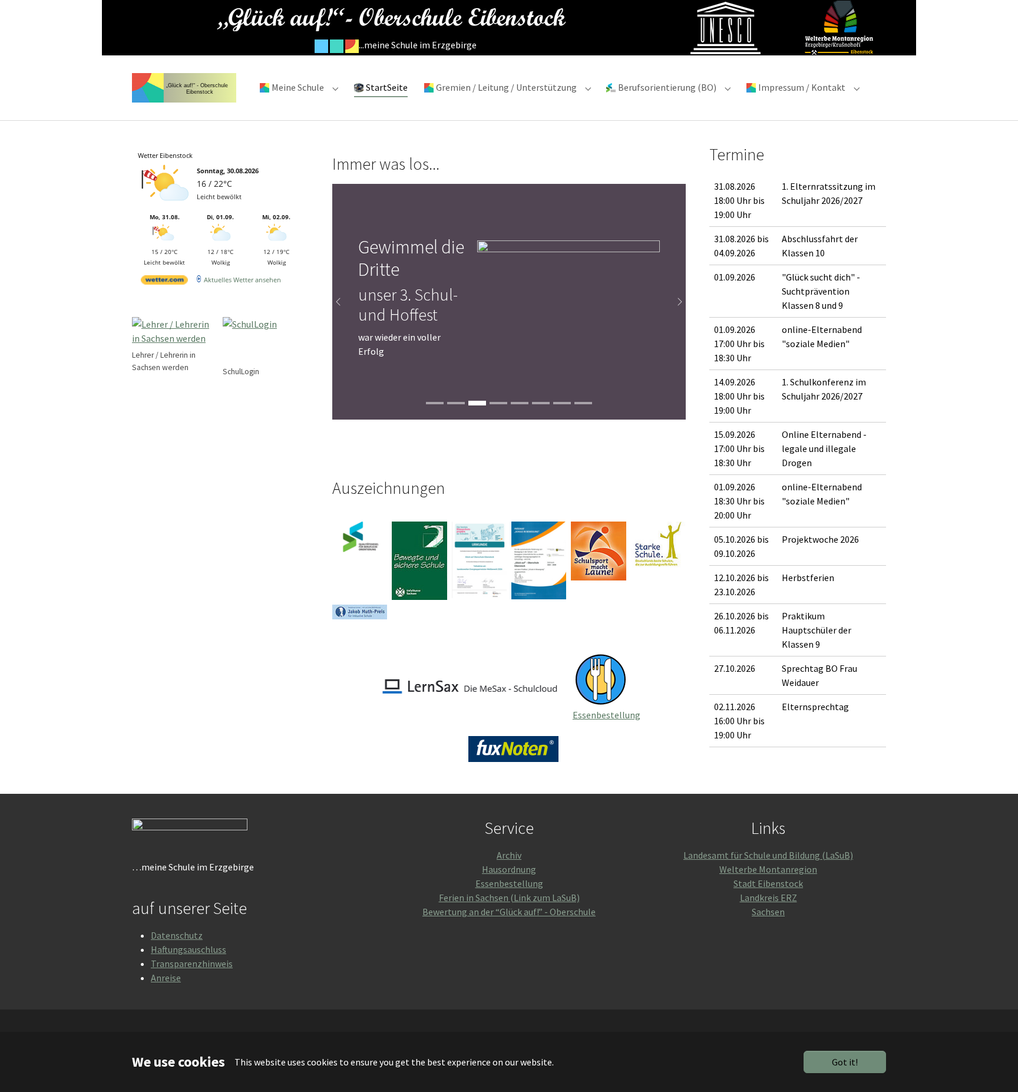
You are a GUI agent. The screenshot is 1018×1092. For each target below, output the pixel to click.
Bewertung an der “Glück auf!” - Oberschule (509, 912)
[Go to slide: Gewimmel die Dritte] (477, 403)
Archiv (509, 855)
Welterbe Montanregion (768, 869)
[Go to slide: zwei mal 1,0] (562, 403)
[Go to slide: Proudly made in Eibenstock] (583, 403)
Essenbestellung (606, 715)
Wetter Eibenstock (165, 155)
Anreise (166, 978)
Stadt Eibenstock (768, 883)
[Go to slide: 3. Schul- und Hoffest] (456, 403)
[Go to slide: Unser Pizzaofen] (519, 403)
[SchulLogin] (266, 340)
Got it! (845, 1062)
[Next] (674, 302)
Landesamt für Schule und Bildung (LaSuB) (768, 855)
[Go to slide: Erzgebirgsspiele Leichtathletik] (498, 403)
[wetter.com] (164, 282)
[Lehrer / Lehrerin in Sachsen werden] (175, 332)
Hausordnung (509, 869)
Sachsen (768, 912)
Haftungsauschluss (188, 949)
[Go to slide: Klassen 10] (435, 403)
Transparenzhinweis (192, 963)
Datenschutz (177, 935)
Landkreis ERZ (768, 897)
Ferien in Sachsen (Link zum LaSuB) (509, 897)
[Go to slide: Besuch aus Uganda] (541, 403)
